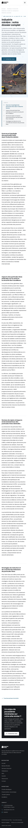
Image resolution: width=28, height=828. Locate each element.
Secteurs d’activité (12, 8)
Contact (4, 781)
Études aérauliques (6, 789)
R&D (3, 773)
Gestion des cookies (6, 825)
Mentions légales (6, 822)
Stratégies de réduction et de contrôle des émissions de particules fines (15, 123)
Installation (4, 797)
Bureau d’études (6, 765)
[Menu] (24, 2)
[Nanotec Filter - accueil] (5, 2)
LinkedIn (6, 812)
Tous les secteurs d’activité (11, 698)
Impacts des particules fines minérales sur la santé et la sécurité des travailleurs (15, 112)
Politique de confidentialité (17, 822)
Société (4, 776)
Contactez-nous (10, 59)
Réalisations (5, 771)
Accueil (4, 8)
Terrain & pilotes (6, 794)
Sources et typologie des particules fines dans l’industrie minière (14, 106)
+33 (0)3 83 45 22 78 (9, 809)
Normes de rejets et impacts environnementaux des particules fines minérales (14, 117)
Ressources (5, 778)
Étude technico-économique (9, 792)
